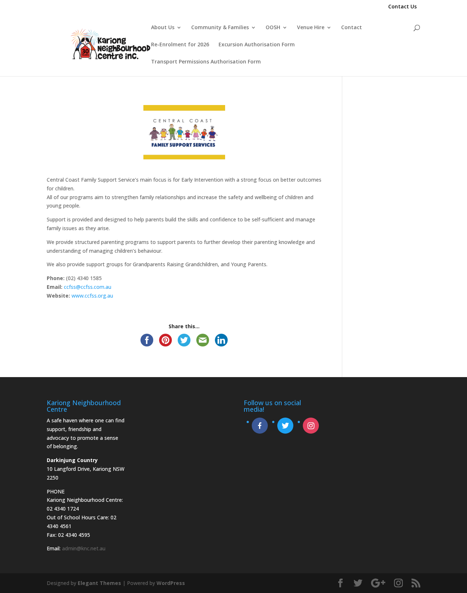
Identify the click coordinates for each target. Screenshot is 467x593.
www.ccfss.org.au (92, 295)
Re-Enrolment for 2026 (180, 45)
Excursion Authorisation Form (257, 45)
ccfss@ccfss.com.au (87, 286)
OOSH (273, 28)
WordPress (171, 583)
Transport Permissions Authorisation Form (206, 62)
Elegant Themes (99, 583)
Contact (351, 28)
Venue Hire (310, 28)
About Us (162, 28)
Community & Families (220, 28)
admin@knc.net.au (83, 548)
